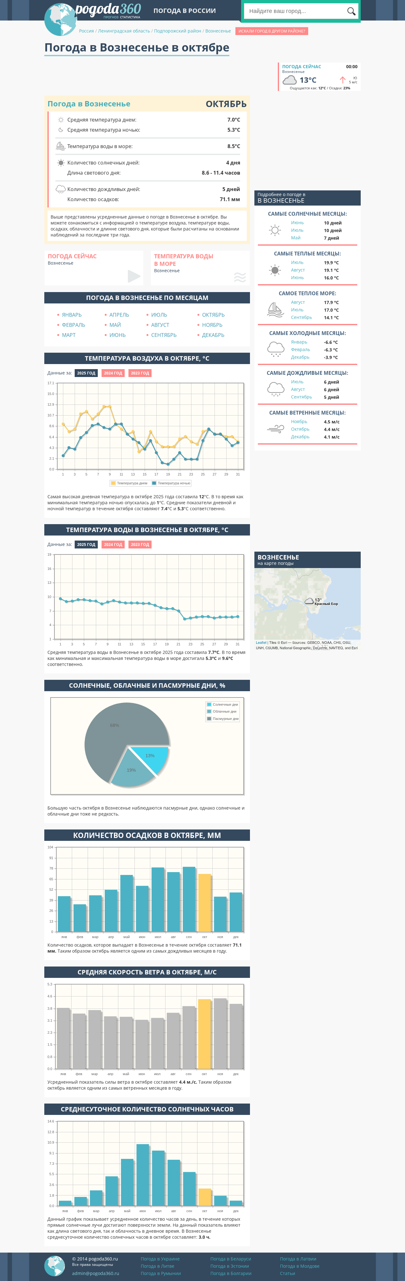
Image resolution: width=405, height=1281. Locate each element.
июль (159, 314)
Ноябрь (299, 421)
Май (296, 238)
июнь (117, 335)
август (160, 324)
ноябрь (212, 324)
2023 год (140, 373)
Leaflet (261, 642)
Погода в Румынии (161, 1273)
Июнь (297, 222)
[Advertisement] (159, 77)
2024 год (113, 373)
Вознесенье (218, 31)
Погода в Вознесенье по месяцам (147, 297)
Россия (86, 31)
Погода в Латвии (298, 1259)
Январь (299, 342)
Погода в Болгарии (231, 1273)
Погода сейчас (301, 66)
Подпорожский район (177, 31)
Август (298, 270)
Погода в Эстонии (229, 1266)
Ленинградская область (124, 31)
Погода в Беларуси (230, 1259)
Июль (297, 230)
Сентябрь (301, 317)
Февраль (300, 349)
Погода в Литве (157, 1266)
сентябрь (164, 335)
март (69, 335)
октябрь (213, 314)
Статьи (287, 1273)
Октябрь (300, 429)
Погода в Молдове (300, 1266)
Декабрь (300, 357)
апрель (119, 314)
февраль (73, 324)
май (115, 324)
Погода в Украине (160, 1259)
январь (72, 314)
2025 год (86, 373)
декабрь (213, 335)
